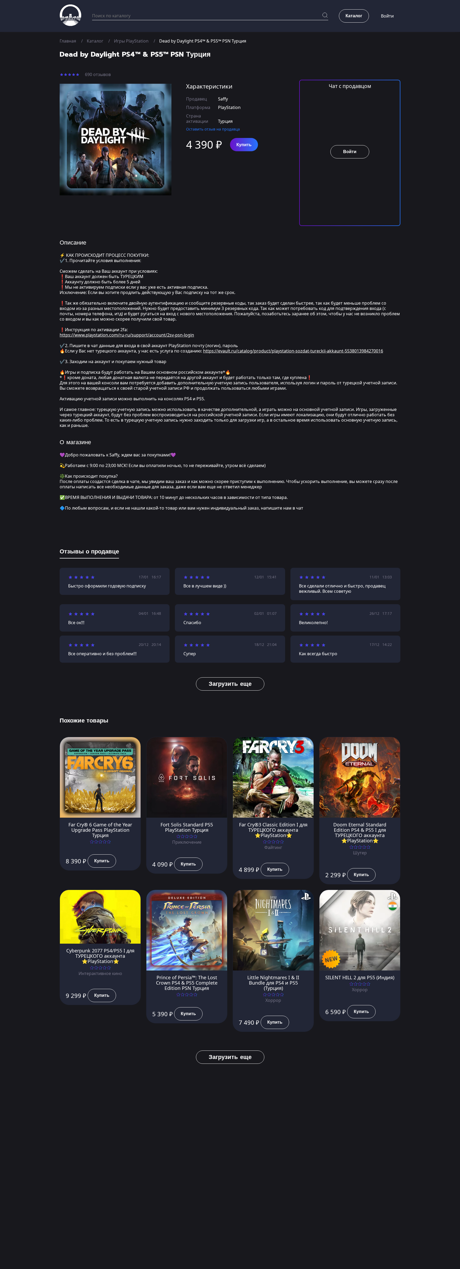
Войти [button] (387, 16)
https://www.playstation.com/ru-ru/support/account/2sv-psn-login (127, 335)
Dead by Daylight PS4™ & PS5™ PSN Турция (202, 41)
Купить (244, 145)
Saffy (223, 99)
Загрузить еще (230, 683)
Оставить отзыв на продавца (213, 129)
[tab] (89, 552)
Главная (68, 41)
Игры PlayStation (131, 41)
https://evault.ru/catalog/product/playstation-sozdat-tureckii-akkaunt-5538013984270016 (293, 351)
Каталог (95, 41)
